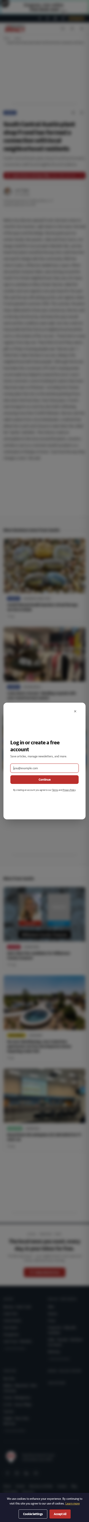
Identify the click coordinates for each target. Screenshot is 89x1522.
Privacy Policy (69, 789)
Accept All (60, 1514)
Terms (55, 789)
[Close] (75, 711)
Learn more (72, 1503)
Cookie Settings (33, 1514)
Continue (45, 779)
